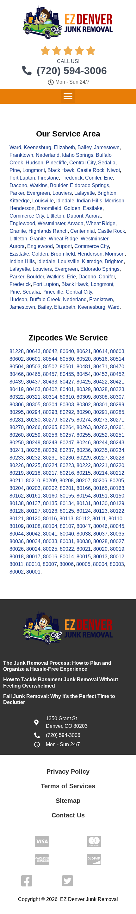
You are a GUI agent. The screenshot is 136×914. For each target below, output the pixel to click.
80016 (50, 556)
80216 (67, 473)
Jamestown (107, 147)
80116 (50, 518)
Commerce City (26, 216)
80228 (117, 457)
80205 (117, 480)
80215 (84, 473)
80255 (84, 435)
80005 (83, 564)
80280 (33, 419)
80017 (33, 556)
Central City (82, 162)
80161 (33, 495)
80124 (84, 511)
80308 (100, 397)
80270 (16, 427)
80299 (117, 404)
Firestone (48, 178)
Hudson (34, 162)
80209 (50, 480)
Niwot (113, 170)
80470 (117, 366)
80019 (117, 549)
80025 (50, 549)
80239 (50, 450)
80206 (100, 480)
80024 (33, 549)
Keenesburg (37, 147)
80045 (117, 526)
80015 (84, 556)
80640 (67, 351)
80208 (66, 480)
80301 (100, 404)
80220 (117, 465)
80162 (16, 495)
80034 (33, 541)
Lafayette (84, 193)
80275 (67, 419)
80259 (33, 435)
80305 (33, 404)
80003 (117, 564)
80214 (100, 473)
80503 (33, 366)
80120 (33, 518)
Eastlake (92, 208)
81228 (16, 351)
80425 (84, 381)
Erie (108, 178)
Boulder (58, 185)
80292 (67, 412)
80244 (100, 442)
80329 (84, 389)
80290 (84, 412)
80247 (67, 442)
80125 (67, 511)
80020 (100, 549)
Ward (15, 147)
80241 (16, 450)
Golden (72, 208)
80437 (33, 381)
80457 (50, 374)
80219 (16, 473)
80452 (117, 374)
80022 (67, 549)
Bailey (84, 147)
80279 (50, 419)
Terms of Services (68, 786)
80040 (67, 533)
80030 (84, 541)
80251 (117, 435)
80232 (33, 457)
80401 (67, 389)
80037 (100, 533)
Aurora (93, 216)
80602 (16, 359)
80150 (117, 495)
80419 (16, 389)
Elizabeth (64, 147)
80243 (117, 442)
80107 (67, 526)
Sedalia (106, 162)
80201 (67, 488)
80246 (84, 442)
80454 (84, 374)
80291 (100, 412)
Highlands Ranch (48, 231)
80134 (67, 503)
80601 (33, 359)
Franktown (21, 155)
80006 (66, 564)
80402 (50, 389)
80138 (16, 503)
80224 (50, 465)
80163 (117, 488)
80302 (84, 404)
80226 (16, 465)
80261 (117, 427)
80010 (33, 564)
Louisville (43, 200)
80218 (33, 473)
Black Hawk (60, 170)
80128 (16, 511)
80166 (84, 488)
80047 (84, 526)
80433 (50, 381)
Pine (14, 170)
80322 (16, 397)
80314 (50, 397)
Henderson (21, 208)
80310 (67, 397)
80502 (50, 366)
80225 (33, 465)
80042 (33, 533)
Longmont (33, 170)
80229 (84, 457)
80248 (50, 442)
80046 (100, 526)
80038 (84, 533)
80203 (33, 488)
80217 (50, 473)
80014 (67, 556)
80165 (100, 488)
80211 (16, 480)
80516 (100, 359)
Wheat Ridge (100, 223)
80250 (16, 442)
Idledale (65, 200)
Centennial (82, 231)
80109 (16, 526)
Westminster (51, 223)
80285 (117, 412)
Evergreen (38, 193)
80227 (100, 457)
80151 (100, 495)
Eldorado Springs (89, 185)
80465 (33, 374)
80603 (117, 351)
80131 (84, 503)
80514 (117, 359)
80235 (100, 450)
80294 (33, 412)
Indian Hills (89, 200)
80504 (16, 366)
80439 (16, 381)
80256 (50, 435)
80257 (67, 435)
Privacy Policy (68, 771)
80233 (16, 457)
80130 (100, 503)
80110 (115, 518)
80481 (84, 366)
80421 (117, 381)
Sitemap (68, 800)
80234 (117, 450)
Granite (38, 238)
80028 (100, 541)
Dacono (18, 185)
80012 (117, 556)
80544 (50, 359)
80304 (50, 404)
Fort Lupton (22, 178)
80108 (33, 526)
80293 (50, 412)
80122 (117, 511)
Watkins (38, 185)
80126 (50, 511)
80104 (50, 526)
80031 (67, 541)
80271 (117, 419)
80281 (16, 419)
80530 (67, 359)
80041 (50, 533)
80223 (67, 465)
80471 (100, 366)
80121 (16, 518)
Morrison (114, 200)
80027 (117, 541)
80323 (117, 389)
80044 (16, 533)
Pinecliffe (56, 162)
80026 (16, 549)
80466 (16, 374)
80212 (117, 473)
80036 (16, 541)
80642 (50, 351)
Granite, (18, 231)
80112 (83, 518)
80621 (84, 351)
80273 (100, 419)
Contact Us (68, 815)
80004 (100, 564)
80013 (100, 556)
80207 (83, 480)
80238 (33, 450)
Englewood (22, 223)
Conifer (93, 178)
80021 (84, 549)
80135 (50, 503)
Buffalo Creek (45, 299)
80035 (117, 533)
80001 (33, 571)
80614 (100, 351)
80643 (33, 351)
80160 (50, 495)
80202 (50, 488)
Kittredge (19, 200)
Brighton (106, 193)
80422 (100, 381)
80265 (50, 427)
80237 (67, 450)
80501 (67, 366)
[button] (68, 96)
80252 (100, 435)
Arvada (75, 223)
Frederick (72, 178)
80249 (33, 442)
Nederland (47, 155)
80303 (67, 404)
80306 (16, 404)
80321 (33, 397)
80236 (84, 450)
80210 (33, 480)
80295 (16, 412)
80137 (33, 503)
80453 (100, 374)
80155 (67, 495)
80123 (100, 511)
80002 (16, 571)
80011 (16, 564)
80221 (100, 465)
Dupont (75, 216)
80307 (117, 397)
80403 (33, 389)
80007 (50, 564)
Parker (16, 193)
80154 (84, 495)
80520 (84, 359)
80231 (50, 457)
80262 (100, 427)
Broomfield (49, 208)
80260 (16, 435)
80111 (99, 518)
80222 (84, 465)
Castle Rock (90, 170)
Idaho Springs (77, 155)
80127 (33, 511)
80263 (84, 427)
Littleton (55, 216)
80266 (33, 427)
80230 (67, 457)
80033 (50, 541)
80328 (100, 389)
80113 (66, 518)
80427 (67, 381)
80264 (67, 427)
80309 (84, 397)
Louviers (62, 193)
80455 (67, 374)
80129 (117, 503)
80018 (16, 556)
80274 (84, 419)
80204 (16, 488)
